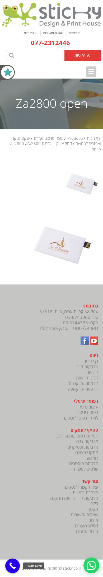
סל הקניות (82, 55)
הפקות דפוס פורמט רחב (77, 436)
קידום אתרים (87, 531)
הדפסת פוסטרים (83, 464)
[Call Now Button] (12, 566)
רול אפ (92, 458)
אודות (93, 520)
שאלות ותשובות (53, 33)
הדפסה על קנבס (83, 383)
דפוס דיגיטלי (87, 412)
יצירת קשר (30, 33)
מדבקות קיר (87, 367)
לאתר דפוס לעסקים (81, 418)
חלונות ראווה (87, 378)
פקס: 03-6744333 (80, 323)
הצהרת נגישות (85, 493)
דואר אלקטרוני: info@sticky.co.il (68, 328)
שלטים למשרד (85, 469)
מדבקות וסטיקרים (82, 447)
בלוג (94, 504)
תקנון (93, 509)
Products (75, 138)
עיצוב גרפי (89, 407)
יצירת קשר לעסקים (81, 487)
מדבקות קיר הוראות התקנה (74, 498)
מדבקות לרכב (86, 441)
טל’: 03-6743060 (81, 317)
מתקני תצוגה (86, 452)
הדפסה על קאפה (83, 389)
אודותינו (74, 33)
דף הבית (93, 138)
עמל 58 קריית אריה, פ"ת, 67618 (68, 312)
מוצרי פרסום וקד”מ (49, 138)
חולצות (92, 372)
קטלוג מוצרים (86, 526)
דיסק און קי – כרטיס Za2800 (41, 143)
